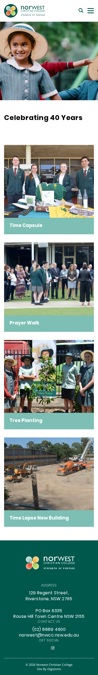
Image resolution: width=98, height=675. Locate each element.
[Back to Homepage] (24, 11)
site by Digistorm (49, 669)
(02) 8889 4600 (49, 629)
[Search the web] (81, 10)
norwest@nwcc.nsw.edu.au (49, 635)
